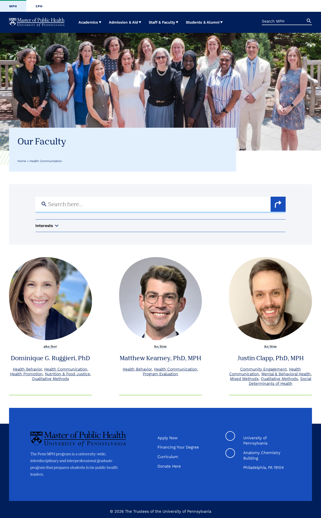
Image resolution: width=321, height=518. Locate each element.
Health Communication (65, 369)
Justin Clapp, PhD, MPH (270, 357)
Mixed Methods (244, 378)
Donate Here (169, 466)
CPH (39, 6)
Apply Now (167, 437)
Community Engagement (263, 369)
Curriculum (167, 456)
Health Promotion (26, 374)
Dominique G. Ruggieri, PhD (50, 357)
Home (22, 161)
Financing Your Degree (178, 447)
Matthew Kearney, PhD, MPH (160, 357)
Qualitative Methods (50, 378)
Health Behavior (27, 369)
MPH (13, 6)
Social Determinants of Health (280, 381)
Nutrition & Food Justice (67, 374)
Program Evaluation (160, 374)
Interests (44, 225)
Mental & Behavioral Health (286, 374)
